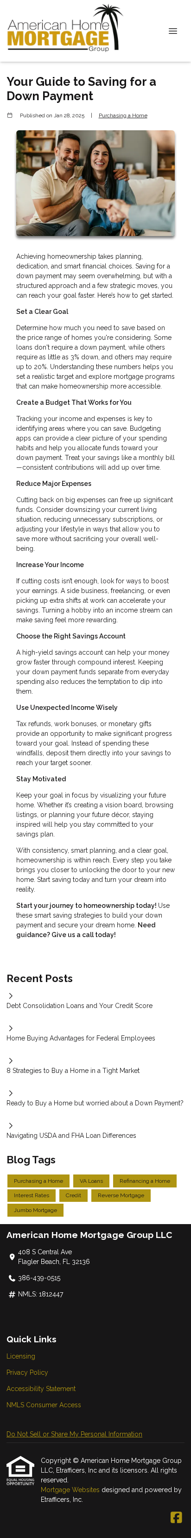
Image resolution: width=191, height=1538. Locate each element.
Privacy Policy (27, 1372)
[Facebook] (176, 1518)
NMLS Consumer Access (43, 1405)
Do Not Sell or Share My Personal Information (74, 1434)
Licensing (20, 1356)
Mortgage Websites (71, 1489)
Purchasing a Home (123, 115)
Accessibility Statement (41, 1388)
